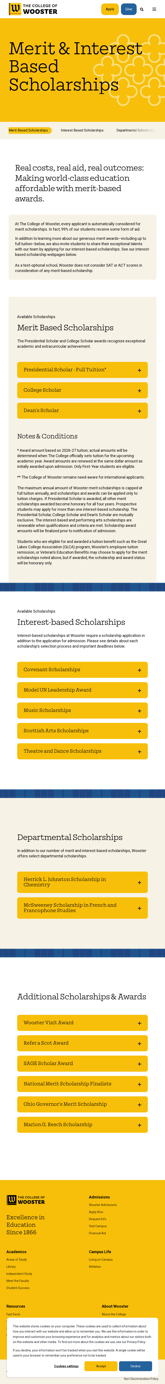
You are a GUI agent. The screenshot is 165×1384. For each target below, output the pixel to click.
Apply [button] (110, 9)
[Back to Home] (33, 9)
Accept (101, 1366)
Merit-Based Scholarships (28, 130)
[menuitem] (103, 1205)
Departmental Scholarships (136, 130)
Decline (136, 1366)
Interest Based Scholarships (82, 130)
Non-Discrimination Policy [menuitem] (141, 1379)
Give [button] (128, 9)
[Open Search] (142, 9)
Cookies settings (66, 1366)
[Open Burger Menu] (154, 9)
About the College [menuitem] (114, 1314)
